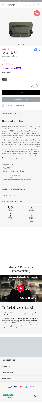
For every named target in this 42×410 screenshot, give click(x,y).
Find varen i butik (21, 99)
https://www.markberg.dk (23, 179)
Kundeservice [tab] (8, 195)
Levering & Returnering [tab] (13, 189)
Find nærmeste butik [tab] (12, 201)
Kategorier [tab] (7, 378)
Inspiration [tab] (7, 372)
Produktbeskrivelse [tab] (12, 113)
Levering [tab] (6, 366)
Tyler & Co (10, 52)
